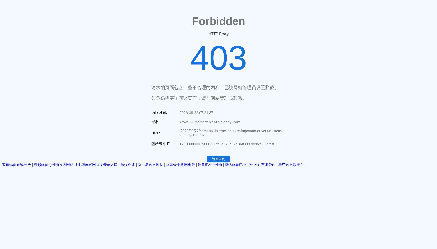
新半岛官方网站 (150, 165)
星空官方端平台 (291, 165)
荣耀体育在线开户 (16, 165)
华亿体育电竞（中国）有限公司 (250, 165)
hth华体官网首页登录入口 (97, 165)
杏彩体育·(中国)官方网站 (54, 165)
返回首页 (218, 159)
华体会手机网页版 (180, 165)
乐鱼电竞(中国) (210, 165)
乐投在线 (127, 165)
